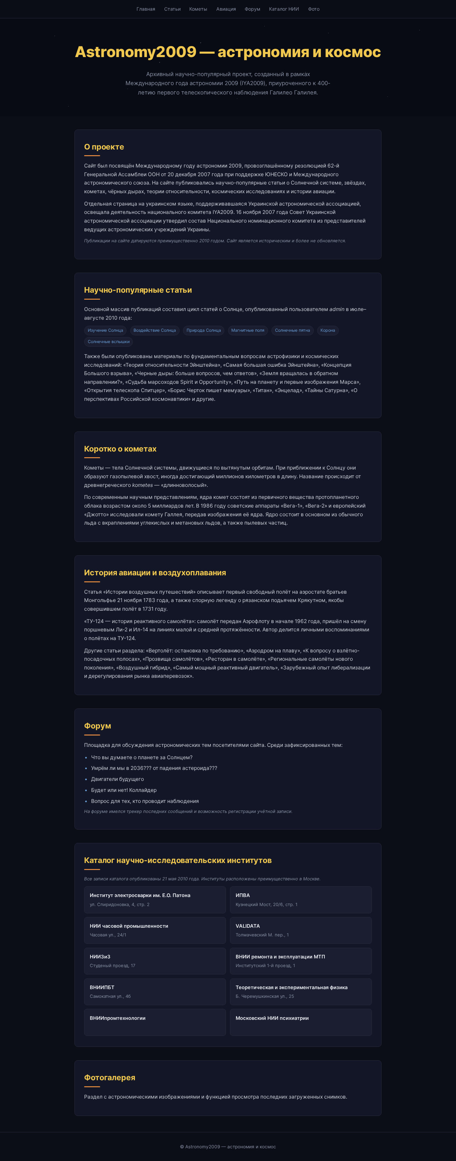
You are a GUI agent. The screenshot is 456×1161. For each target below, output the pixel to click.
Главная (146, 9)
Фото (313, 9)
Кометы (198, 9)
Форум (252, 9)
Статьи (172, 9)
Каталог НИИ (284, 9)
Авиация (226, 9)
